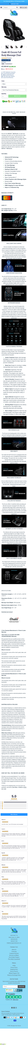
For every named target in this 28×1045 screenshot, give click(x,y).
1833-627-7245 (14, 941)
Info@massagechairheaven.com (14, 943)
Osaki (4, 62)
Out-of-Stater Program (14, 957)
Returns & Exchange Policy (14, 975)
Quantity (3, 93)
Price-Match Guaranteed (14, 959)
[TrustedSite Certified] (9, 990)
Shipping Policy (14, 969)
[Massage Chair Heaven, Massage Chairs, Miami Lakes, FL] (18, 991)
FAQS (14, 965)
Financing (14, 951)
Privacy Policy (14, 967)
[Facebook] (12, 1008)
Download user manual (7, 612)
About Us (14, 949)
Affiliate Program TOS (14, 973)
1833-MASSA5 (14, 939)
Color (2, 81)
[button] (6, 58)
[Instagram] (16, 1008)
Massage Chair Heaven (16, 1025)
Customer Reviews (14, 953)
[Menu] (1, 7)
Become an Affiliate (14, 955)
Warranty (3, 87)
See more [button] (23, 848)
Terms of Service (14, 971)
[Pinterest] (14, 1008)
